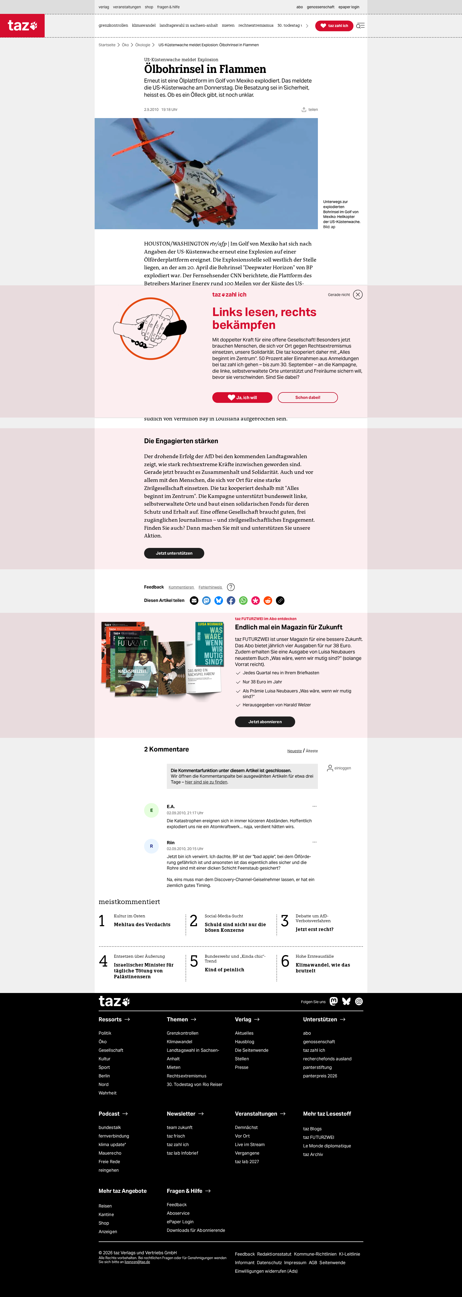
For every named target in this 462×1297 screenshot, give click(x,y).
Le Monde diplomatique (327, 1146)
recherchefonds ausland (327, 1059)
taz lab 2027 (247, 1161)
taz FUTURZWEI (318, 1137)
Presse (242, 1067)
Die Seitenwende (251, 1050)
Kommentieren (182, 587)
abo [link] (300, 7)
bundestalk (110, 1127)
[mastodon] (334, 1004)
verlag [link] (104, 7)
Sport (104, 1067)
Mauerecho (110, 1153)
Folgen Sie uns (313, 1001)
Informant (245, 1262)
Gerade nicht (339, 294)
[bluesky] (346, 1004)
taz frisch (176, 1136)
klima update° (112, 1144)
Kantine (106, 1214)
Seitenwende (332, 1262)
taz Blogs (312, 1129)
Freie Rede (109, 1161)
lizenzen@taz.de (137, 1262)
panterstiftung (317, 1067)
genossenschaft (319, 1042)
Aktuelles (244, 1033)
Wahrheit (108, 1093)
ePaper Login (180, 1222)
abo (307, 1033)
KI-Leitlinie (349, 1254)
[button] (360, 25)
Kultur (105, 1059)
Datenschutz (270, 1262)
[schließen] (358, 294)
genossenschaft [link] (320, 7)
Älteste (312, 751)
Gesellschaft (111, 1050)
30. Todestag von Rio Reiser (195, 1084)
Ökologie (142, 45)
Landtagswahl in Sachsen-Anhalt (193, 1054)
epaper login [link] (348, 7)
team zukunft (179, 1127)
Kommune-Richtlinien (316, 1254)
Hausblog (244, 1042)
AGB (313, 1262)
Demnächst (246, 1127)
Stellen (242, 1059)
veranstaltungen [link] (127, 7)
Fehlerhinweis (211, 587)
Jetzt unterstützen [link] (174, 553)
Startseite (107, 45)
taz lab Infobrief (182, 1153)
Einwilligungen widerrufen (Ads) (266, 1271)
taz (115, 1002)
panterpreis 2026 (320, 1076)
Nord (104, 1084)
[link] (115, 25)
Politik (105, 1033)
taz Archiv (313, 1154)
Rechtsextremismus (186, 1076)
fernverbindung (114, 1136)
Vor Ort (242, 1136)
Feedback (177, 1205)
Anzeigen (108, 1231)
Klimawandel (179, 1042)
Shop (104, 1223)
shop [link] (149, 7)
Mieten (174, 1067)
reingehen (109, 1170)
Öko (125, 45)
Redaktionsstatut (275, 1254)
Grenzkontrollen (182, 1033)
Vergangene (247, 1153)
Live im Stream (250, 1144)
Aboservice (178, 1213)
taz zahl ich (314, 1050)
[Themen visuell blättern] (307, 26)
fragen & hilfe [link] (168, 7)
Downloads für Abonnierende (196, 1230)
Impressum (295, 1262)
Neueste (294, 751)
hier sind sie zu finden (206, 782)
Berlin (104, 1076)
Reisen (105, 1206)
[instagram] (359, 1004)
